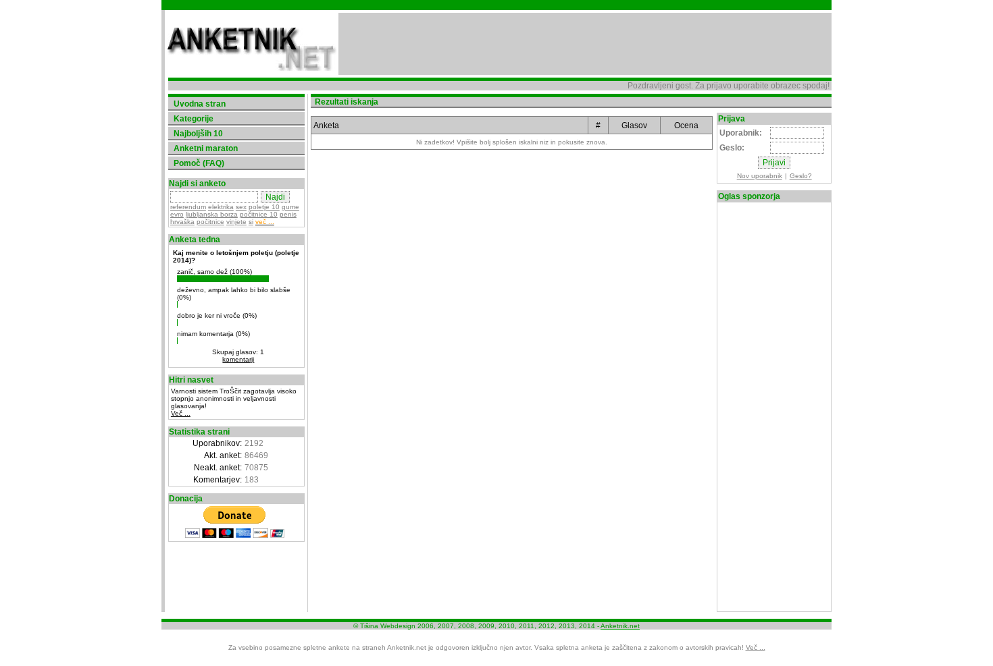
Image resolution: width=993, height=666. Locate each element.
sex (241, 207)
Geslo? (801, 175)
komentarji (238, 359)
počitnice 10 (259, 214)
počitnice (210, 221)
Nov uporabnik (759, 175)
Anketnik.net (620, 626)
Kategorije (193, 118)
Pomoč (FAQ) (199, 163)
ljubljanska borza (212, 214)
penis (288, 214)
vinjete (236, 221)
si (251, 221)
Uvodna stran (200, 104)
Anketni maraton (206, 148)
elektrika (221, 207)
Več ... (180, 413)
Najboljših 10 (198, 133)
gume (290, 207)
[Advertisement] (585, 43)
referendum (188, 207)
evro (177, 214)
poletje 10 (264, 207)
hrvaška (182, 221)
